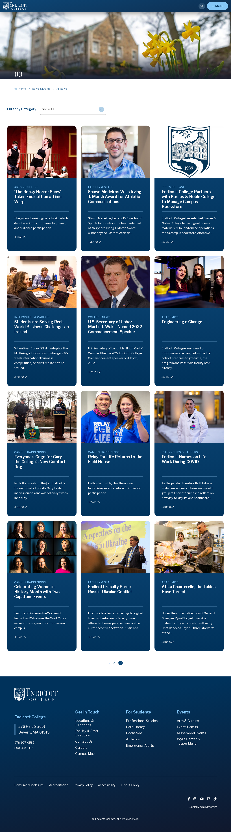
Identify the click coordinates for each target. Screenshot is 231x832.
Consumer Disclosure (29, 785)
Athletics (133, 739)
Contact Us (83, 741)
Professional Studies (142, 721)
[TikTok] (215, 799)
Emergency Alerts (140, 745)
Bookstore (134, 733)
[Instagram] (195, 799)
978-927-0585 (24, 742)
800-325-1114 (24, 748)
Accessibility (106, 785)
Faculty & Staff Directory (86, 733)
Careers (81, 747)
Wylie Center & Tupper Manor (188, 741)
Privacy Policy (83, 785)
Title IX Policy (130, 785)
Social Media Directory (203, 806)
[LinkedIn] (209, 799)
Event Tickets (187, 727)
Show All (48, 109)
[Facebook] (189, 799)
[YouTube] (202, 799)
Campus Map (85, 754)
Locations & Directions (84, 723)
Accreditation (58, 785)
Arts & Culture (188, 721)
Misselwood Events (191, 733)
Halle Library (135, 727)
